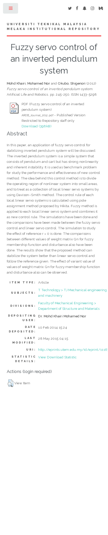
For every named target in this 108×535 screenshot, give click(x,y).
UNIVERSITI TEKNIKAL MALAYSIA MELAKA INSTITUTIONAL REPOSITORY (53, 26)
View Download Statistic (57, 357)
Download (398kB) (36, 126)
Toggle (11, 9)
